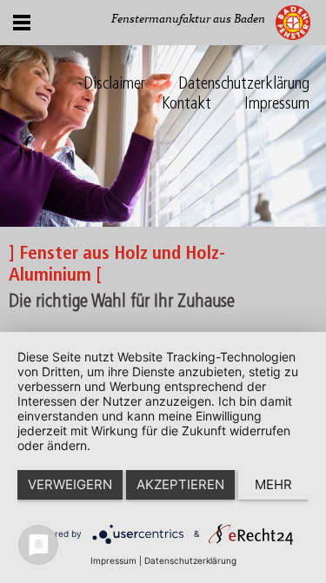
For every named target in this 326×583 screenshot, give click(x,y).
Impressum (276, 104)
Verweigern (70, 484)
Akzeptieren (180, 484)
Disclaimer (114, 84)
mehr (273, 484)
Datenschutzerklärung (243, 84)
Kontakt (186, 104)
